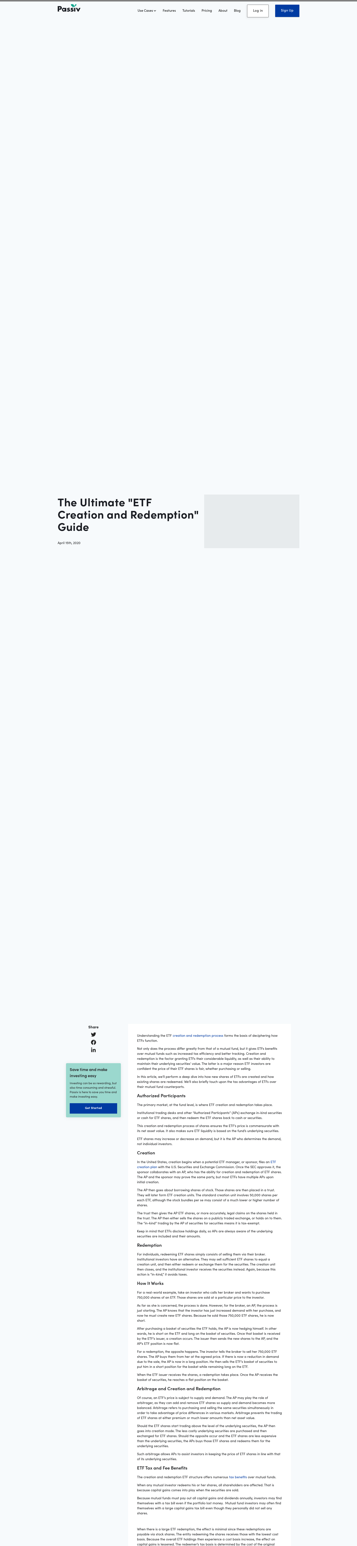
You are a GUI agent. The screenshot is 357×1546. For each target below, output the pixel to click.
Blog (237, 10)
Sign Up (287, 10)
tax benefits (238, 1477)
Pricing (207, 10)
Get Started (93, 1108)
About (222, 10)
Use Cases (146, 10)
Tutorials (188, 10)
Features (169, 10)
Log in (258, 10)
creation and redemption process (198, 1035)
